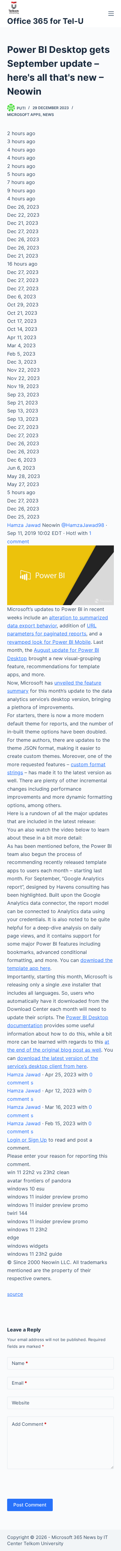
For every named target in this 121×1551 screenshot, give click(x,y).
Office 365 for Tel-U (45, 21)
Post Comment (30, 1505)
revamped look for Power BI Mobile (49, 642)
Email (19, 1383)
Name (20, 1363)
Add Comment (29, 1424)
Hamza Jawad (24, 525)
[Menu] (111, 13)
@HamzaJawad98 (82, 525)
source (15, 1294)
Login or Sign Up (27, 1140)
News (48, 114)
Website (20, 1403)
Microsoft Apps (24, 114)
